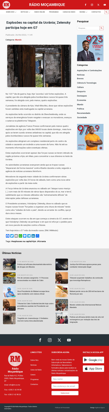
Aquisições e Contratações (89, 70)
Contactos (96, 12)
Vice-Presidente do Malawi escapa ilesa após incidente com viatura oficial (33, 292)
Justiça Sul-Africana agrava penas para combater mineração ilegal (85, 265)
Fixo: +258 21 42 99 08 (12, 390)
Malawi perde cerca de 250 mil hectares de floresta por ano (87, 292)
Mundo (18, 40)
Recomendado (83, 113)
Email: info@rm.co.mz (12, 385)
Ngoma (82, 12)
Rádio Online (39, 12)
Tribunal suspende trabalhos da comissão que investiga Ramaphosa (86, 279)
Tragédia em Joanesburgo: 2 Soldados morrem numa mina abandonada (32, 319)
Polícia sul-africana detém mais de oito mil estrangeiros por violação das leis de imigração (87, 319)
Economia (81, 100)
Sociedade (82, 117)
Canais (32, 375)
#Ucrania (41, 241)
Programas (54, 12)
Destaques (82, 96)
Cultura (80, 87)
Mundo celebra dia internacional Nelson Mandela (85, 306)
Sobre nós (10, 12)
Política (80, 109)
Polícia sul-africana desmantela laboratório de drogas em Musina (34, 265)
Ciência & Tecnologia (86, 83)
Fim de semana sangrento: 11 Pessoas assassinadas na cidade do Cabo (32, 279)
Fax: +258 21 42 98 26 (12, 395)
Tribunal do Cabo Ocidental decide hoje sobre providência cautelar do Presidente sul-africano (35, 306)
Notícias (24, 12)
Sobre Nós (34, 360)
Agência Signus (100, 407)
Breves (80, 78)
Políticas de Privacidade (62, 407)
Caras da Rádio (69, 12)
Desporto (81, 91)
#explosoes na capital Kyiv (23, 241)
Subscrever (65, 393)
